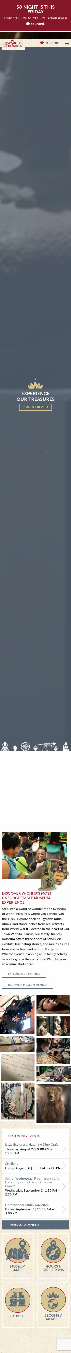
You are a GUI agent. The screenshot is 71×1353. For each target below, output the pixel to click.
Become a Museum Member (27, 985)
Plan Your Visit (35, 407)
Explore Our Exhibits (24, 974)
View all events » (24, 1225)
